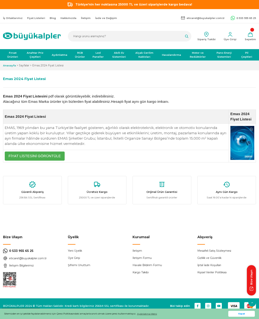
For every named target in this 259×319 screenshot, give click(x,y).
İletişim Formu (142, 258)
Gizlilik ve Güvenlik (209, 258)
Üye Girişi (74, 258)
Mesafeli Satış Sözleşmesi (214, 250)
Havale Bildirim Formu (147, 265)
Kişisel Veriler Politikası (212, 272)
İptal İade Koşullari (209, 265)
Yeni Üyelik (75, 250)
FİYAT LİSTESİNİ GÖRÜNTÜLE (35, 156)
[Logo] (32, 36)
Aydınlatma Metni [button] (147, 313)
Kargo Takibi (141, 272)
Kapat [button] (241, 314)
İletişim (137, 250)
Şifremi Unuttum (79, 265)
